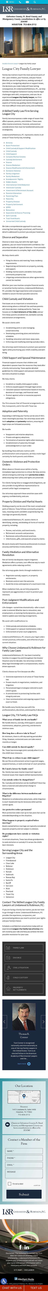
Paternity (9, 199)
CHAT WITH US (12, 1288)
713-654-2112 (29, 24)
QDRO (8, 207)
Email (27, 2)
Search (34, 2)
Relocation (10, 210)
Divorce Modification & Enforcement (20, 168)
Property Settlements (19, 988)
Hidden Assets (11, 182)
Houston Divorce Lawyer (10, 64)
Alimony (9, 142)
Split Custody (11, 215)
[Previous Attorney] (4, 1021)
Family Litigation (12, 173)
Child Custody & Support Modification (21, 148)
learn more (22, 1063)
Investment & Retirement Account (19, 190)
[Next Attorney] (43, 1021)
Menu (11, 2)
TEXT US (36, 1288)
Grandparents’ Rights (14, 179)
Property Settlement (14, 204)
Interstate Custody (13, 187)
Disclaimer (29, 1270)
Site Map (18, 1270)
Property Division (13, 201)
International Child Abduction (18, 185)
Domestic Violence (13, 171)
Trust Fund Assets (13, 218)
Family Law (18, 948)
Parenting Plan (12, 196)
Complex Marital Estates (16, 157)
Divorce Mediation (13, 165)
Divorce (9, 162)
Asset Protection (12, 145)
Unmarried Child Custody (16, 221)
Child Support (11, 154)
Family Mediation (12, 176)
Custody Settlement (14, 159)
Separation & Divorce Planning (18, 213)
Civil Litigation (21, 967)
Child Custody (11, 151)
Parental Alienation (14, 193)
